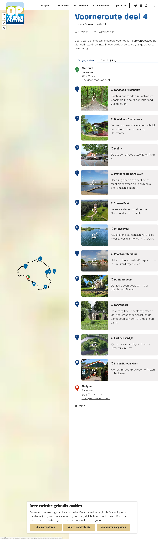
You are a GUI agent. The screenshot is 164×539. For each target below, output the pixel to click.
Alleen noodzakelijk (79, 527)
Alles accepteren (45, 527)
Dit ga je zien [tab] (86, 60)
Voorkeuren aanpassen (113, 527)
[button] (28, 278)
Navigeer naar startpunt (96, 80)
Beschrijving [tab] (108, 60)
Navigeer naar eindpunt (96, 398)
